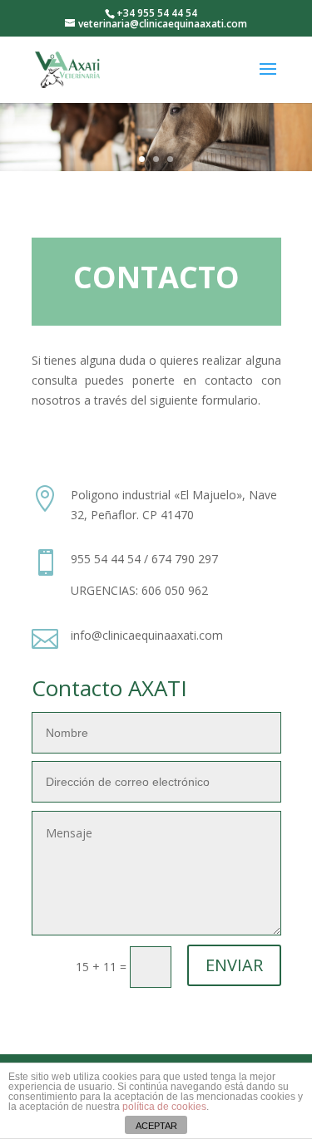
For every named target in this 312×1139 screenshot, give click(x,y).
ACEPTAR (156, 1126)
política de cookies (164, 1106)
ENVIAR (234, 965)
